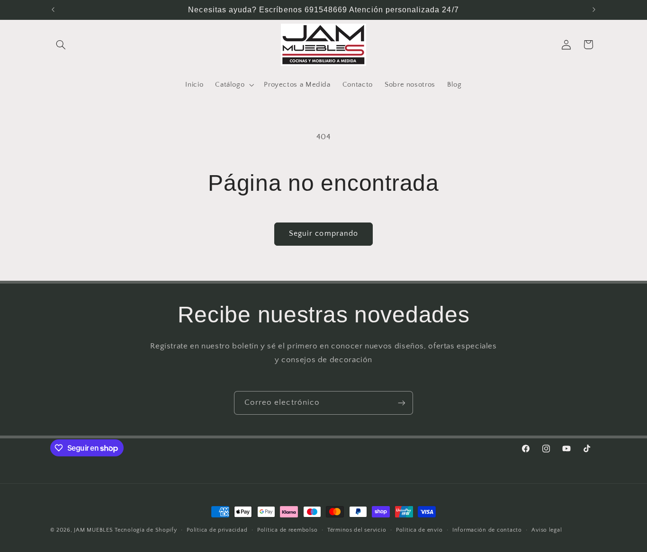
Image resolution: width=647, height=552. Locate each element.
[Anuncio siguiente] (594, 9)
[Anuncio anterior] (53, 9)
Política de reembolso (287, 530)
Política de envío (419, 530)
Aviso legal (546, 530)
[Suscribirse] (402, 402)
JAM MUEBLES (93, 530)
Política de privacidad (217, 530)
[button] (61, 44)
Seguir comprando (323, 234)
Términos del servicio (356, 530)
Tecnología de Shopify (146, 530)
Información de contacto (487, 530)
